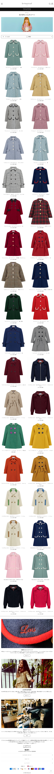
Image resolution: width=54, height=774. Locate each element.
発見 (27, 735)
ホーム (26, 12)
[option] (27, 9)
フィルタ (7, 36)
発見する (27, 655)
